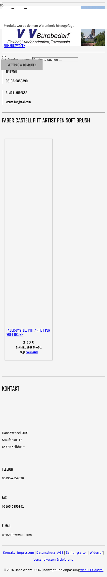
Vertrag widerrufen (21, 64)
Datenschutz (45, 552)
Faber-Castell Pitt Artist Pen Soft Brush (28, 332)
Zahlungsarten (77, 552)
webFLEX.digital (92, 570)
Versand (32, 352)
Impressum (25, 552)
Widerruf (96, 552)
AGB (60, 552)
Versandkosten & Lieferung (53, 559)
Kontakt (9, 552)
